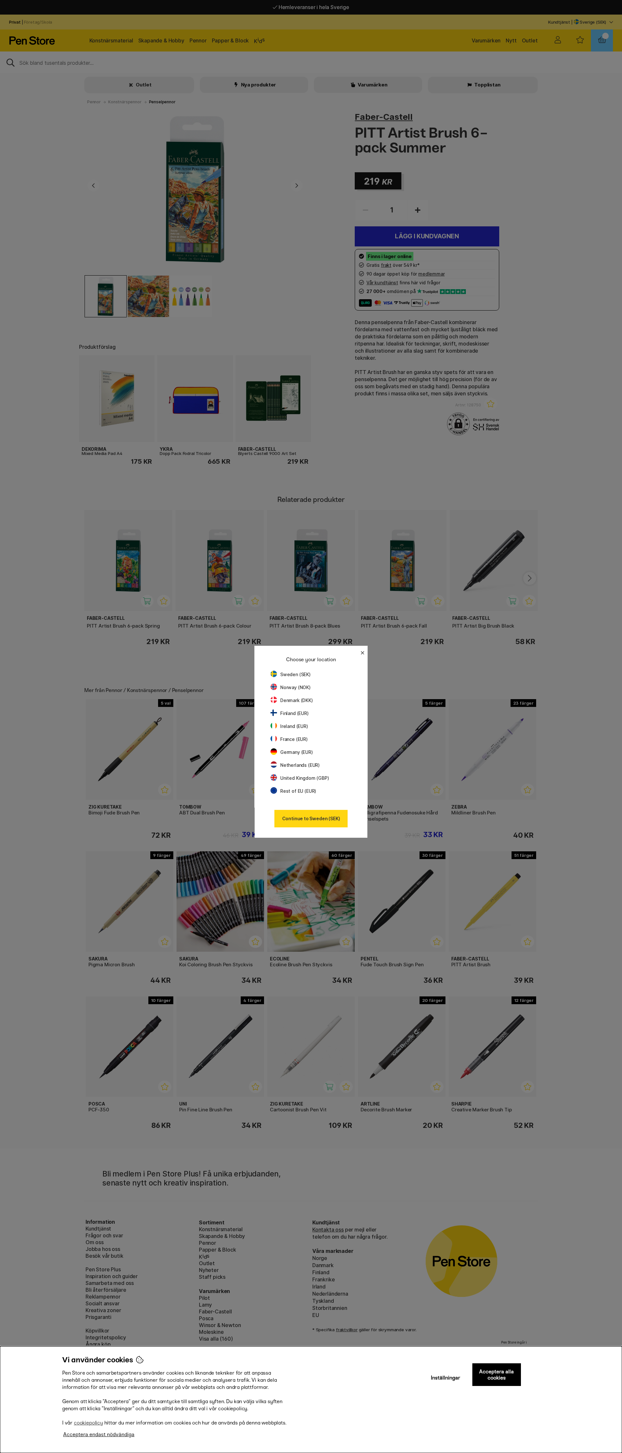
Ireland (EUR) (294, 726)
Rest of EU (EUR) (298, 791)
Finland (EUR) (294, 713)
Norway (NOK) (295, 687)
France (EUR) (294, 739)
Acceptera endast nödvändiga (98, 1434)
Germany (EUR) (296, 752)
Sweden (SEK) (295, 674)
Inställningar (445, 1378)
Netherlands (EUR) (300, 765)
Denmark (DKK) (296, 700)
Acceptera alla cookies (496, 1374)
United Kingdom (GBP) (304, 778)
